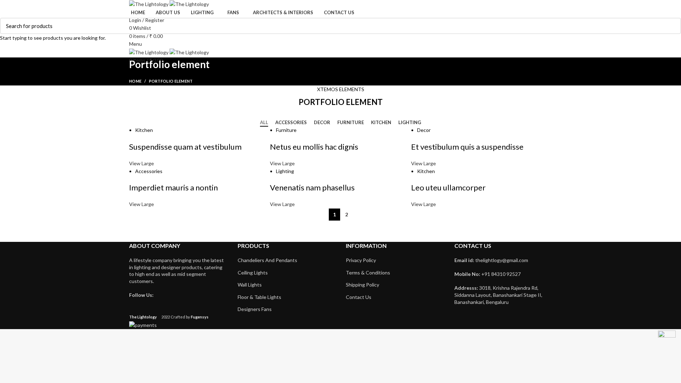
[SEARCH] (671, 26)
